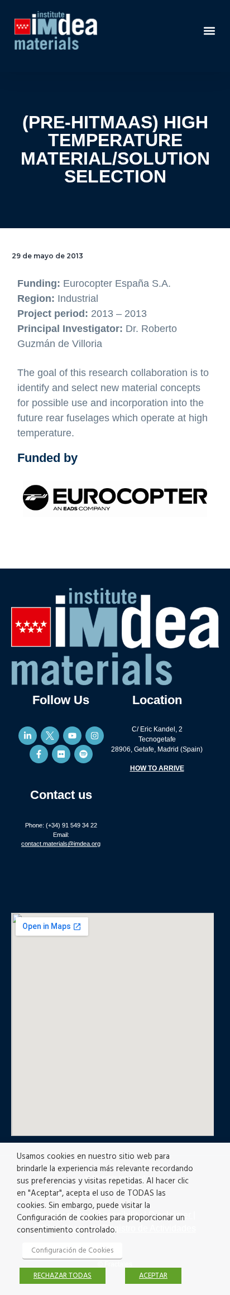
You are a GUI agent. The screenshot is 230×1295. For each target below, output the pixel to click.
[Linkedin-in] (27, 735)
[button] (209, 30)
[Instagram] (94, 735)
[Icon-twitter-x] (50, 735)
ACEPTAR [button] (153, 1276)
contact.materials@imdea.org (60, 843)
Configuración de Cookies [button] (72, 1251)
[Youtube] (72, 735)
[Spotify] (83, 754)
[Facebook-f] (39, 754)
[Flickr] (61, 754)
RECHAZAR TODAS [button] (62, 1276)
